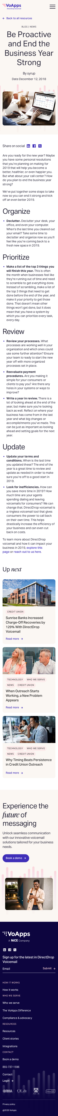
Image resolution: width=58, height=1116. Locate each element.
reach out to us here (27, 552)
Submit (47, 968)
